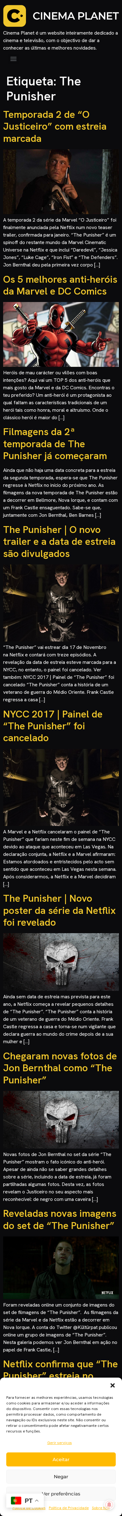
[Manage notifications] (109, 1505)
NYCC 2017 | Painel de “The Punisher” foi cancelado (53, 726)
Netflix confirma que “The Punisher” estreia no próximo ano (60, 1375)
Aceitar (61, 1459)
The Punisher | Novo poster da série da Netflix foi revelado (59, 910)
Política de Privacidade (69, 1507)
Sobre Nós (101, 1507)
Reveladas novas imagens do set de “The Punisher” (59, 1219)
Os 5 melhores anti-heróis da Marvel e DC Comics (60, 285)
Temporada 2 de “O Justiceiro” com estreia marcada (55, 126)
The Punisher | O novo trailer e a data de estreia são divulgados (59, 541)
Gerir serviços (59, 1442)
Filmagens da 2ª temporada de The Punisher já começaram (55, 443)
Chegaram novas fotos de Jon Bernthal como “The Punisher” (60, 1068)
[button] (112, 1385)
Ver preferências (61, 1494)
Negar (61, 1477)
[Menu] (13, 59)
